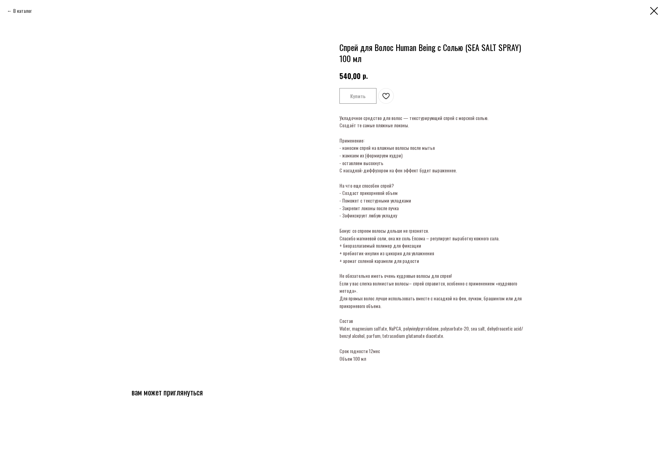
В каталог (22, 10)
